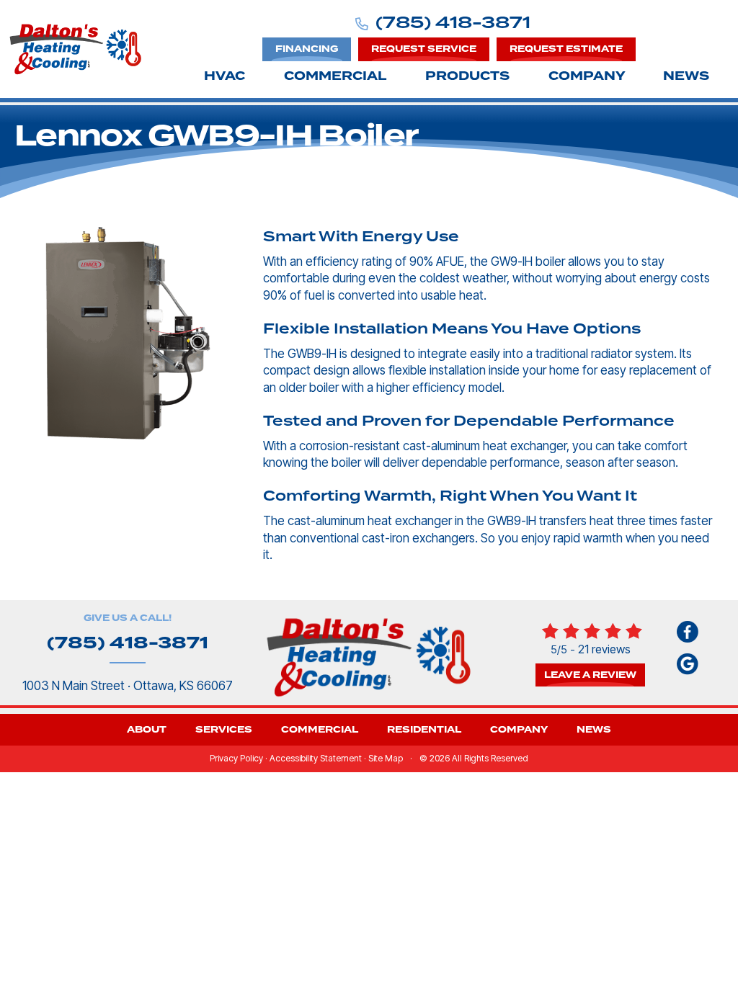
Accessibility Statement (316, 758)
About (146, 729)
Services (223, 729)
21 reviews (604, 649)
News (686, 76)
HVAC (224, 76)
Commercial (335, 76)
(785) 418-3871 (452, 22)
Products (467, 76)
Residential (424, 729)
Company (587, 76)
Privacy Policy (236, 758)
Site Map (385, 758)
